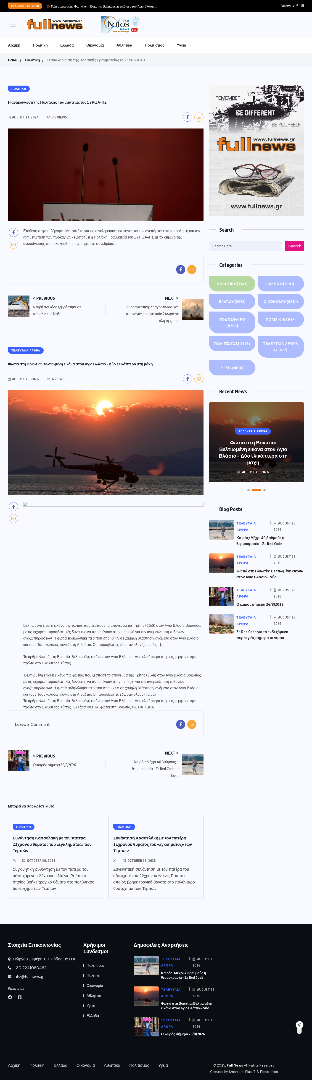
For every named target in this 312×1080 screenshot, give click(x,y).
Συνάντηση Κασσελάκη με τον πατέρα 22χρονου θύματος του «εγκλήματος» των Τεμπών (52, 844)
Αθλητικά (124, 45)
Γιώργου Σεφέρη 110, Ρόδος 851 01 (43, 959)
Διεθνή (280, 284)
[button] (248, 490)
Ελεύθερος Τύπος (56, 663)
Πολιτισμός (154, 45)
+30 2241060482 (30, 967)
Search (294, 246)
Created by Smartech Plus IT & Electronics (244, 1072)
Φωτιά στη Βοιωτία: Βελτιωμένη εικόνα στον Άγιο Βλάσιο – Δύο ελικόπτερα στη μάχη (107, 656)
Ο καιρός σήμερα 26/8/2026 (95, 6)
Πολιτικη (40, 45)
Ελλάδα (67, 45)
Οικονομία (95, 45)
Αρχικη (14, 45)
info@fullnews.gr (29, 976)
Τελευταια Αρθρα (280, 346)
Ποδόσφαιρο (232, 322)
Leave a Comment (32, 724)
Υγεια (181, 45)
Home (12, 60)
